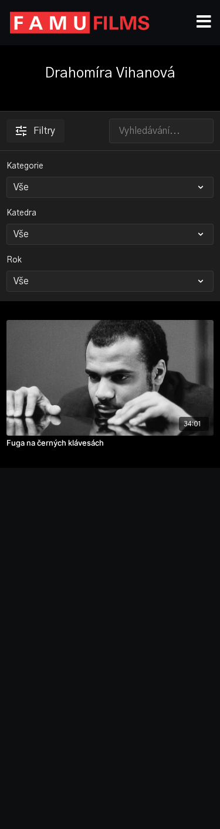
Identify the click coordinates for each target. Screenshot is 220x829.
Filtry (44, 131)
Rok (14, 260)
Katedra (21, 213)
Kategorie (24, 166)
